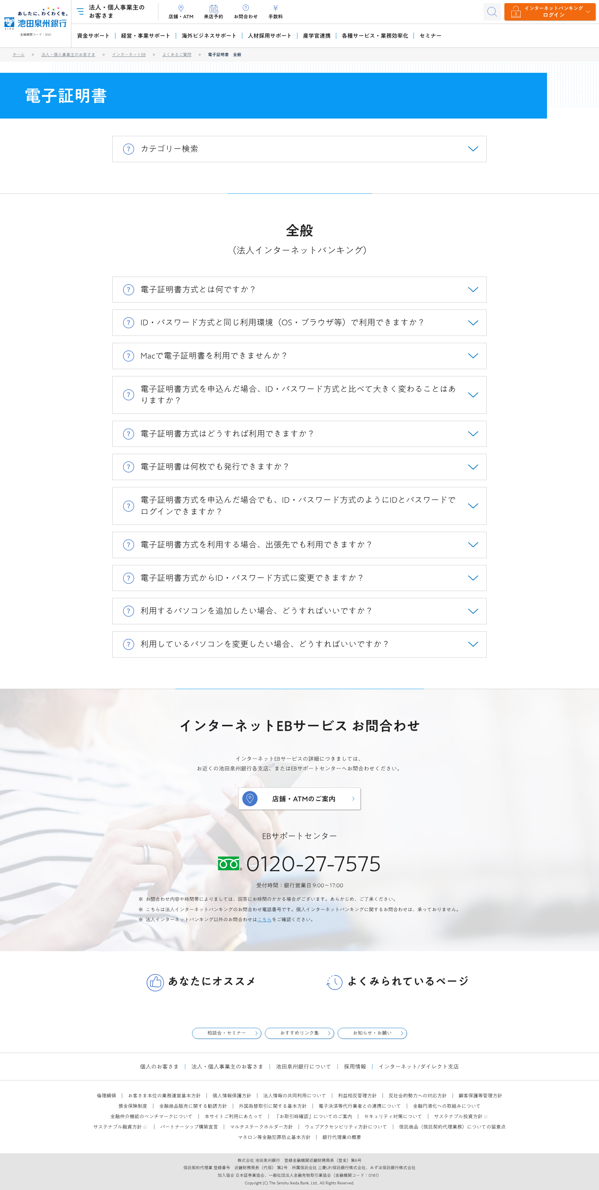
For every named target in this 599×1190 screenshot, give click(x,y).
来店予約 (213, 16)
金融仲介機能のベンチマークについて (151, 1116)
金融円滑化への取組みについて (447, 1106)
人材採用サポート (270, 35)
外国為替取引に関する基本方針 (273, 1106)
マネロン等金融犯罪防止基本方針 (274, 1137)
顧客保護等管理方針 (480, 1095)
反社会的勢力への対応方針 (418, 1095)
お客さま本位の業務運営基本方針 (164, 1095)
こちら (264, 919)
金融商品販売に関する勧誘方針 (193, 1106)
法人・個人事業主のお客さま (68, 54)
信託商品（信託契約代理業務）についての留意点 (452, 1126)
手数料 (275, 16)
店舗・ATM (180, 16)
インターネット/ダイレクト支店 (419, 1066)
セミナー (430, 35)
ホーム (18, 54)
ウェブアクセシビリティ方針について (346, 1126)
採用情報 (355, 1066)
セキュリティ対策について (393, 1116)
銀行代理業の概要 (341, 1137)
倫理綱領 (106, 1095)
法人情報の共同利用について (294, 1095)
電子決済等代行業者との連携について (360, 1106)
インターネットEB (129, 54)
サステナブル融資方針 (117, 1126)
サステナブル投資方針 (458, 1116)
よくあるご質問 (176, 54)
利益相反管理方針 (357, 1095)
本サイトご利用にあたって (234, 1116)
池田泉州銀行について (303, 1066)
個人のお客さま (159, 1066)
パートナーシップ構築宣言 (189, 1126)
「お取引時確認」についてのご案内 (313, 1116)
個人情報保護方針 (231, 1095)
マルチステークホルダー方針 (261, 1126)
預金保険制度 (132, 1106)
